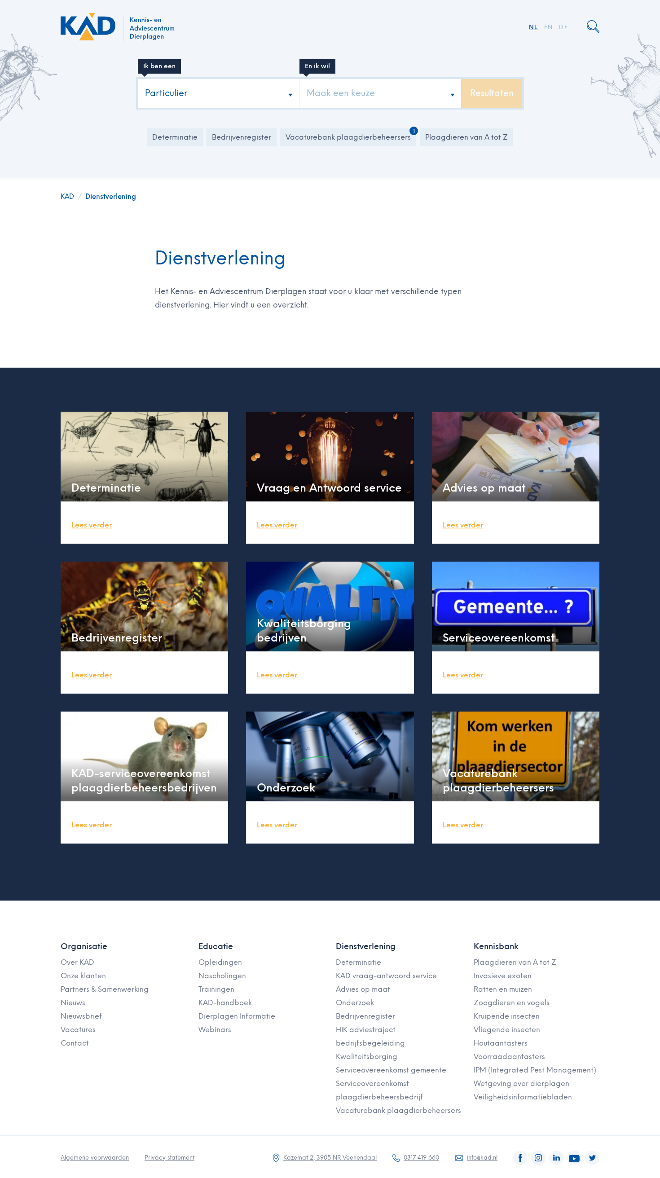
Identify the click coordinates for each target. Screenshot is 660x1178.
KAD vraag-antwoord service (386, 975)
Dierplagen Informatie (236, 1016)
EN (548, 27)
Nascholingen (222, 975)
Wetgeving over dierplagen (521, 1083)
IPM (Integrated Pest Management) (535, 1070)
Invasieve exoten (503, 975)
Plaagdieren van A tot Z (466, 137)
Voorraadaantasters (509, 1056)
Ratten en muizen (503, 989)
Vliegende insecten (507, 1029)
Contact (75, 1043)
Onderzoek (355, 1002)
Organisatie (84, 946)
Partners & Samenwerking (105, 989)
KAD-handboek (225, 1002)
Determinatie (175, 137)
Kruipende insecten (507, 1016)
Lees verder (91, 525)
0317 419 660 (421, 1157)
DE (563, 27)
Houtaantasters (501, 1043)
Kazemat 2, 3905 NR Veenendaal (330, 1157)
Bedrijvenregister (241, 137)
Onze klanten (83, 975)
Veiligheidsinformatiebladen (523, 1097)
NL (533, 27)
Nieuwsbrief (81, 1016)
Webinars (214, 1029)
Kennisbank (496, 946)
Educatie (215, 946)
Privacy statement (169, 1157)
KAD (67, 197)
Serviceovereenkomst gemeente (391, 1070)
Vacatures (78, 1029)
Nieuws (73, 1002)
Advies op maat (363, 989)
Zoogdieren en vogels (512, 1002)
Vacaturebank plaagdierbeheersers (348, 137)
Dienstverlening (110, 197)
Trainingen (216, 989)
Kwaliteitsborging (366, 1056)
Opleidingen (220, 962)
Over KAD (77, 962)
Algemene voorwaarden (95, 1157)
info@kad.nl (482, 1157)
